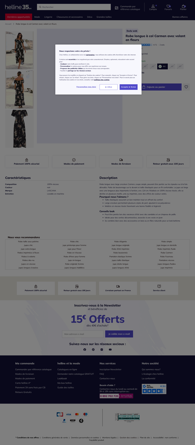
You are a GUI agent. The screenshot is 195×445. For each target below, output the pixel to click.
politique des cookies (101, 80)
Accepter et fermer (128, 87)
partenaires (90, 55)
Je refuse (108, 87)
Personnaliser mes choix (86, 87)
